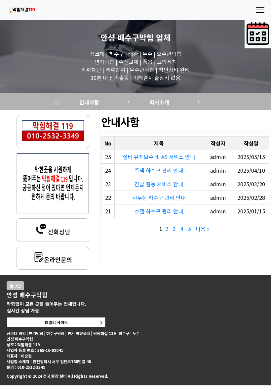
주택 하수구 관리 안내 (159, 170)
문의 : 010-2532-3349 (26, 367)
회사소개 (159, 102)
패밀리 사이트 (56, 322)
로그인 (15, 286)
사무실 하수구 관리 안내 (159, 197)
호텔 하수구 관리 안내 (159, 211)
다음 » (203, 229)
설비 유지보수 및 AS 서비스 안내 (159, 157)
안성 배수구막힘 (127, 37)
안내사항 (89, 102)
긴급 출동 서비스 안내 (159, 184)
